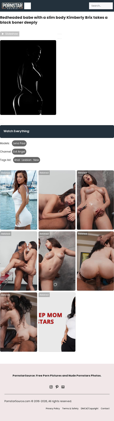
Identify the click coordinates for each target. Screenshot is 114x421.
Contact (105, 408)
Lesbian (26, 160)
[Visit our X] (57, 387)
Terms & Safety (70, 408)
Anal (17, 160)
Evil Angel (19, 151)
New (36, 160)
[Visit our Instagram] (51, 387)
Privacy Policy (53, 408)
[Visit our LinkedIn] (63, 387)
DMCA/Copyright (89, 408)
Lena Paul (19, 143)
